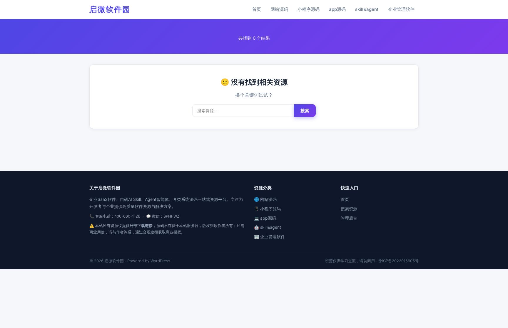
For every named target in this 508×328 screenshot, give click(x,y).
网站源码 (279, 9)
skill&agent (367, 9)
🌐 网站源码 (265, 199)
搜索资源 (349, 208)
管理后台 (349, 218)
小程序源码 (309, 9)
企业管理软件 (401, 9)
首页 (256, 9)
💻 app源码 (265, 218)
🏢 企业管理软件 (269, 236)
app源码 (337, 9)
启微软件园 (110, 9)
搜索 (304, 110)
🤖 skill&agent (267, 227)
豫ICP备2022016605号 (398, 260)
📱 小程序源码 (267, 208)
